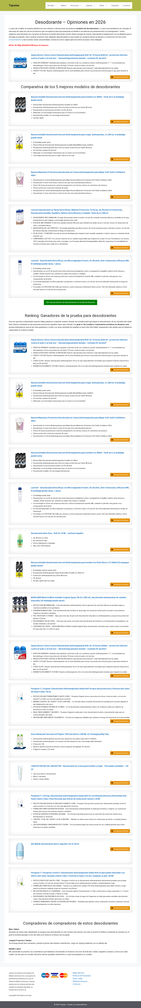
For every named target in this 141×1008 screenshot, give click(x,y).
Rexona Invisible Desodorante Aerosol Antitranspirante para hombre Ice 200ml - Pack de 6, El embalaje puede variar (77, 98)
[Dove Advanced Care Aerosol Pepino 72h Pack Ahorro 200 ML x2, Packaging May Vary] (20, 741)
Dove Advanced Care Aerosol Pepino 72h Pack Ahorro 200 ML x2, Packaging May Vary (70, 734)
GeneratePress (81, 1005)
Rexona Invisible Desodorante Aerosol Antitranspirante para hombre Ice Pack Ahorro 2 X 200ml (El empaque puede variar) (80, 564)
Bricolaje (51, 5)
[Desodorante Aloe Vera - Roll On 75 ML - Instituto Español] (20, 540)
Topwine (14, 5)
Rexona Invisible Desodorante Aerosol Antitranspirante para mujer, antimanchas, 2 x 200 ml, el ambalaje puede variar (78, 136)
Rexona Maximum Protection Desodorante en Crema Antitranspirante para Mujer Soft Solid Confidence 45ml (78, 173)
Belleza (63, 5)
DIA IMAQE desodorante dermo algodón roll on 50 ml (55, 844)
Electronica (75, 5)
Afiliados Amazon (80, 981)
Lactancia (126, 5)
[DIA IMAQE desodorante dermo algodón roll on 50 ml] (20, 851)
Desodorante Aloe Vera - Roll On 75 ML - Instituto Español (57, 533)
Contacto (76, 984)
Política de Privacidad (82, 976)
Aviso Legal (77, 978)
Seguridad (115, 5)
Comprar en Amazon (121, 77)
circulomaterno (15, 40)
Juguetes (89, 5)
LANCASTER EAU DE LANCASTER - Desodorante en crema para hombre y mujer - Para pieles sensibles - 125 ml (79, 767)
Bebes (102, 5)
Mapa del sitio (78, 973)
